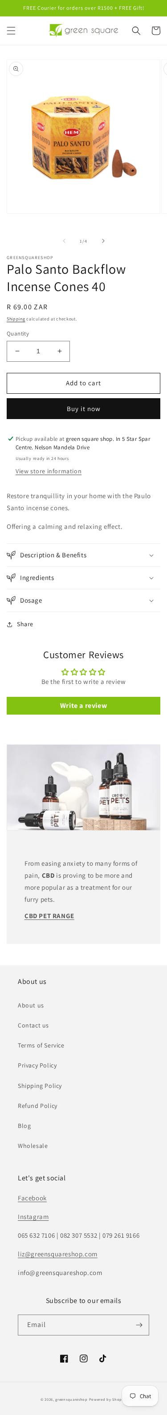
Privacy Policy (37, 1065)
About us (31, 1005)
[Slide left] (64, 241)
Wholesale (33, 1146)
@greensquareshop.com (61, 1254)
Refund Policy (37, 1106)
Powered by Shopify (108, 1399)
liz (21, 1254)
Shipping (16, 319)
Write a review (83, 705)
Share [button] (25, 624)
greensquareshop (71, 1399)
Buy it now (84, 408)
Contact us (33, 1025)
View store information (48, 471)
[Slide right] (103, 241)
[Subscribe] (139, 1325)
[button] (11, 30)
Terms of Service (41, 1045)
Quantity (18, 333)
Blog (24, 1126)
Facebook (32, 1198)
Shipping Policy (40, 1086)
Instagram (33, 1216)
